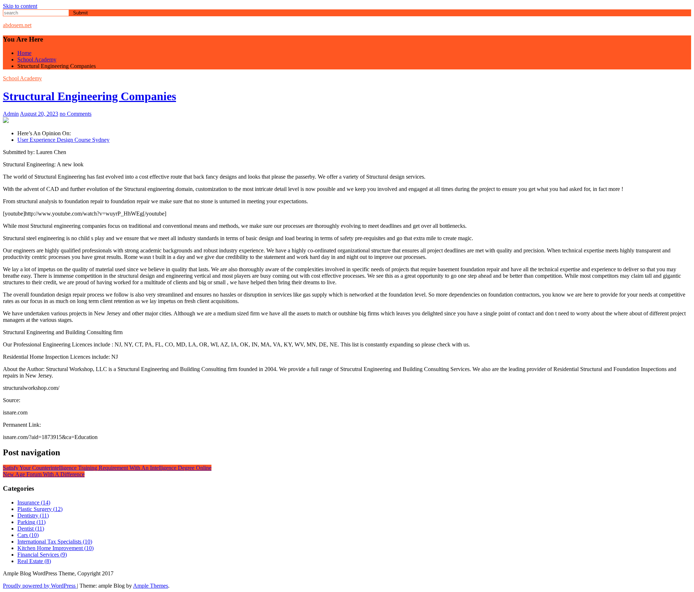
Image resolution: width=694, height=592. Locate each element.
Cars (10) (28, 535)
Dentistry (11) (33, 515)
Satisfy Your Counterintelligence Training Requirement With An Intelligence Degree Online (107, 468)
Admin (11, 114)
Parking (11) (31, 522)
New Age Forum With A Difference (44, 474)
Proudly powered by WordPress (40, 586)
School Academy (22, 78)
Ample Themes (150, 586)
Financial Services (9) (42, 554)
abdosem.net (17, 25)
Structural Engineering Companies (89, 96)
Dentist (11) (30, 528)
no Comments (75, 114)
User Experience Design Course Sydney (63, 140)
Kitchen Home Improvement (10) (55, 548)
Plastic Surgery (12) (40, 509)
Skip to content (20, 6)
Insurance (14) (33, 502)
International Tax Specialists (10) (54, 541)
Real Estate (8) (34, 561)
